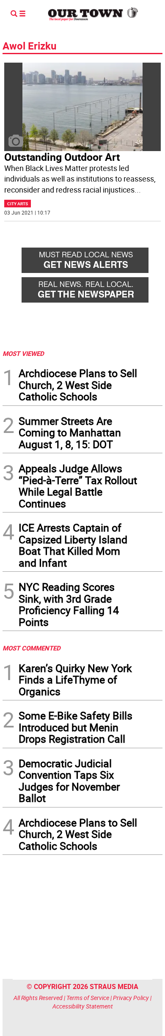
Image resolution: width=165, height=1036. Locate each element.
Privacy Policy (131, 998)
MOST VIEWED (23, 353)
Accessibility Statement (82, 1006)
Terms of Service (87, 998)
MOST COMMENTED (31, 648)
